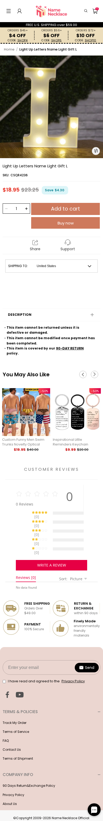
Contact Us (12, 731)
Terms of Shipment (18, 740)
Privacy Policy (13, 776)
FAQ (6, 722)
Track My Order (14, 704)
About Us (10, 785)
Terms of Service (16, 713)
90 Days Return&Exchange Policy (29, 767)
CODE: (17, 40)
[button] (8, 11)
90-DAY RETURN (70, 348)
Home (9, 49)
